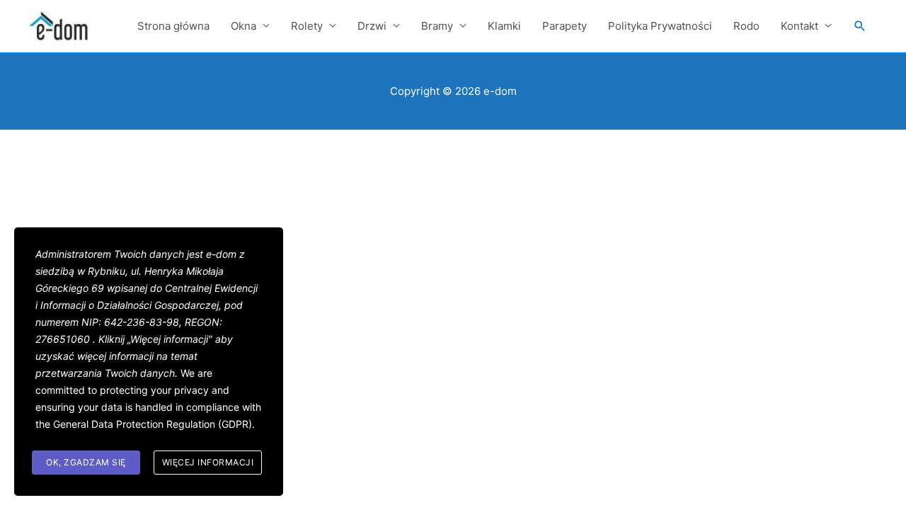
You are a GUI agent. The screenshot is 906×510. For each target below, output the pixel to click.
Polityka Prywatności (660, 26)
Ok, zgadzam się (86, 462)
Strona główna (173, 26)
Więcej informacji (208, 462)
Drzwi (371, 26)
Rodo (746, 26)
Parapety (564, 26)
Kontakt (799, 26)
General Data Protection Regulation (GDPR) (152, 424)
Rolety (307, 26)
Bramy (437, 26)
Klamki (504, 26)
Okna (243, 26)
